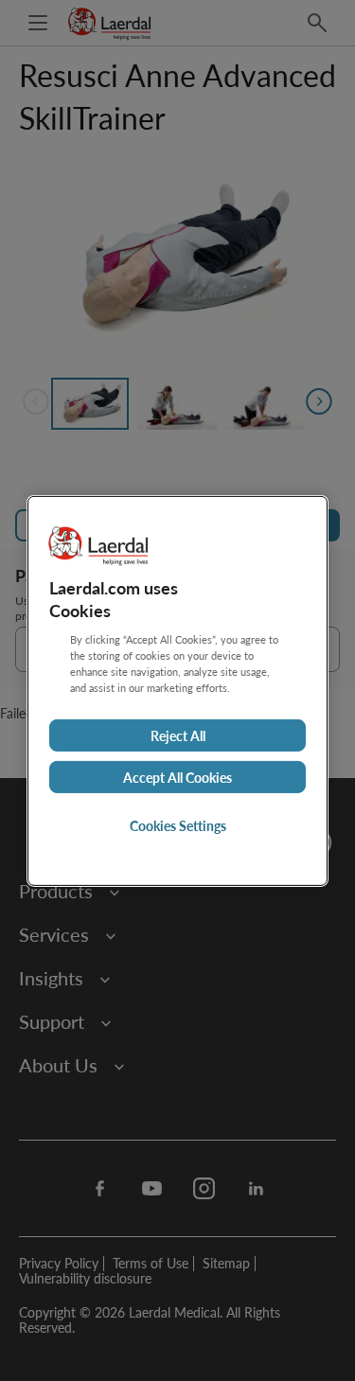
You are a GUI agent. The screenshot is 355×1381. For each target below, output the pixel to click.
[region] (177, 690)
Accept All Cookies (177, 777)
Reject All (178, 735)
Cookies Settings (178, 825)
